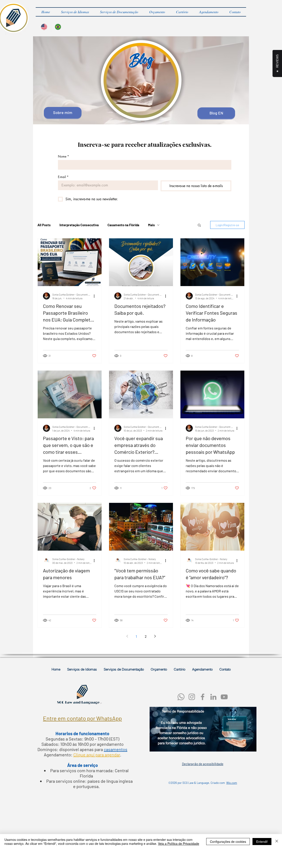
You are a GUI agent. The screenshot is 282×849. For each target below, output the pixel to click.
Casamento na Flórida (123, 225)
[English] (44, 26)
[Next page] (155, 636)
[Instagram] (191, 697)
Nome (63, 156)
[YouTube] (224, 697)
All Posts (44, 225)
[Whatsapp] (181, 697)
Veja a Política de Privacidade (178, 843)
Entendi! (262, 841)
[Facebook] (202, 697)
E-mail (63, 177)
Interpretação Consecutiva (79, 225)
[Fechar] (276, 841)
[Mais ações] (95, 296)
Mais (151, 225)
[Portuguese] (58, 26)
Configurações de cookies (228, 841)
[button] (75, 12)
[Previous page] (127, 636)
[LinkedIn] (213, 697)
